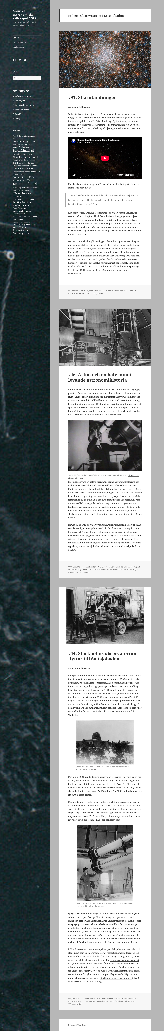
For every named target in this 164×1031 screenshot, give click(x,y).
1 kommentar (84, 572)
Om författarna (19, 42)
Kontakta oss (18, 47)
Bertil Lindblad (23, 150)
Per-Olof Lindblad (22, 202)
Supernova (16, 222)
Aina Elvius (17, 136)
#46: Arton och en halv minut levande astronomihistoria (100, 377)
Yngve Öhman (19, 227)
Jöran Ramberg (74, 569)
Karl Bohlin (26, 180)
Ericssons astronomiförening (87, 981)
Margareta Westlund (29, 188)
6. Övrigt (16, 118)
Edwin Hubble (30, 160)
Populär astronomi (21, 205)
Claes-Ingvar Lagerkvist (25, 157)
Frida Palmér (18, 166)
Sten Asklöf (127, 569)
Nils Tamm (18, 196)
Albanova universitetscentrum (83, 967)
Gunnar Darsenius (30, 166)
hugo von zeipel (19, 174)
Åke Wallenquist (21, 230)
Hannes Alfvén (18, 172)
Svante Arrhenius (25, 222)
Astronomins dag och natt (24, 141)
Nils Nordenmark (22, 193)
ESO (26, 163)
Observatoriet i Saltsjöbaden (23, 199)
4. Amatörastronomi (21, 109)
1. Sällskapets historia (22, 96)
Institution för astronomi (109, 414)
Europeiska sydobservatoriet (124, 960)
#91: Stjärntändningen (92, 97)
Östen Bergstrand (21, 233)
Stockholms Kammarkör (94, 117)
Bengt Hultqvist (28, 144)
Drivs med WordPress (77, 1025)
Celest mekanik (27, 154)
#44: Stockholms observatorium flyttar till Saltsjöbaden (103, 656)
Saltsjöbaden (129, 1001)
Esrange (31, 163)
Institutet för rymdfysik (23, 177)
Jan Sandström (17, 180)
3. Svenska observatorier (23, 105)
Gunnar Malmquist (23, 168)
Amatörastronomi (28, 136)
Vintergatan (33, 224)
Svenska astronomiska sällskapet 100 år (25, 14)
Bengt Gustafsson (18, 144)
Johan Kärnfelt (94, 290)
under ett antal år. (77, 234)
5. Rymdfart (18, 114)
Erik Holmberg (18, 163)
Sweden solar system (21, 224)
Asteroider (16, 139)
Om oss (16, 38)
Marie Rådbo (16, 190)
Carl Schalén (17, 154)
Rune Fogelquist (19, 214)
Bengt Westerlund (21, 147)
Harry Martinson (32, 171)
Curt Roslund (19, 160)
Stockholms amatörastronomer (116, 977)
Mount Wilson (25, 190)
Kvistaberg (17, 188)
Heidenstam (73, 293)
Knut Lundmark (25, 183)
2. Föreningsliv (19, 101)
